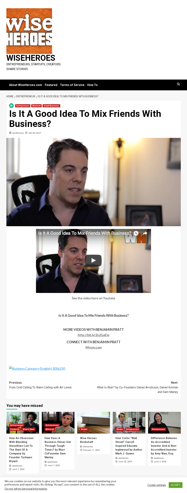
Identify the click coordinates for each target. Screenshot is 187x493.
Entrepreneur (22, 106)
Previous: (40, 385)
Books (84, 429)
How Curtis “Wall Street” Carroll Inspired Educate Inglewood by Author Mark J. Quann (128, 445)
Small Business (51, 106)
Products (15, 429)
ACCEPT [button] (175, 484)
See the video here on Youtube (93, 298)
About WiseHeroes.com (25, 85)
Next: (137, 387)
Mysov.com (93, 347)
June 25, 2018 (125, 461)
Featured (51, 85)
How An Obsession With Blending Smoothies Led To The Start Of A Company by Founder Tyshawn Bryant (21, 449)
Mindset (36, 106)
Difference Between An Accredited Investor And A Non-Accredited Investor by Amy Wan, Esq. (164, 445)
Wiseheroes (30, 58)
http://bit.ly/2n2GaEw (93, 335)
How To (92, 85)
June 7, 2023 (18, 469)
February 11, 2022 (91, 450)
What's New (28, 429)
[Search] (178, 84)
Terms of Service (72, 85)
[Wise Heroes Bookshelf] (93, 423)
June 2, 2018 (160, 461)
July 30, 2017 (34, 132)
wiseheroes (18, 132)
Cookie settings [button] (156, 485)
